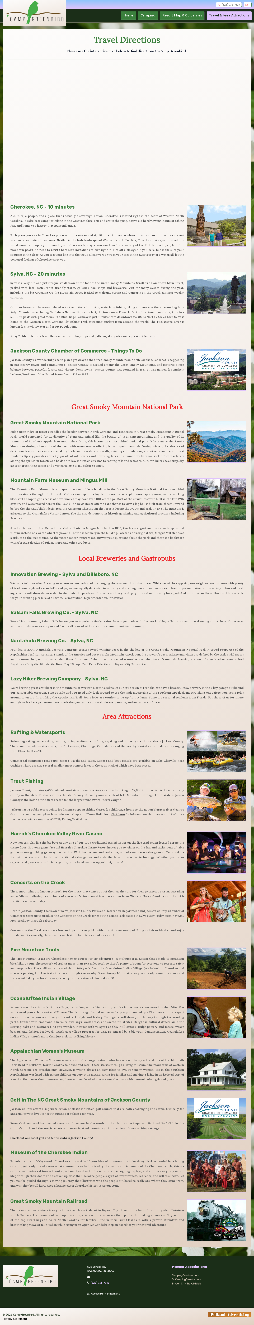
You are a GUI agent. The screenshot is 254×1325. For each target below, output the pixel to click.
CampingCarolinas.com (185, 1275)
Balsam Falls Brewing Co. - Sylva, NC (54, 612)
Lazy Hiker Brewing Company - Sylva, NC (59, 679)
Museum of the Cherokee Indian (49, 1152)
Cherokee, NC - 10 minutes (42, 207)
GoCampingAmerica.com (186, 1279)
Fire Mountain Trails (34, 950)
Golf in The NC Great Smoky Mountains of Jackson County (80, 1100)
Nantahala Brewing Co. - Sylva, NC (51, 641)
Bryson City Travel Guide (186, 1283)
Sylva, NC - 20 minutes (37, 274)
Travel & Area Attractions (229, 15)
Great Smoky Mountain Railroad (48, 1201)
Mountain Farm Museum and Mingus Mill (58, 480)
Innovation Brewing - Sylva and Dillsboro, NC (64, 574)
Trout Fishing (27, 781)
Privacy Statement (15, 1318)
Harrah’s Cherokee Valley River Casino (56, 834)
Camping (147, 15)
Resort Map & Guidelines (182, 15)
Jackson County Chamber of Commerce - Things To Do (76, 351)
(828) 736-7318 (231, 4)
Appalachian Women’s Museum (47, 1051)
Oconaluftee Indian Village (42, 998)
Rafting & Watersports (37, 732)
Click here (118, 814)
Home (128, 15)
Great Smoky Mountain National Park (55, 423)
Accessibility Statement (105, 1293)
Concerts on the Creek (37, 882)
